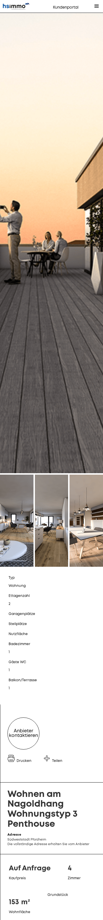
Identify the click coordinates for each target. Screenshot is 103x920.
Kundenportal (65, 7)
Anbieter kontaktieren (23, 733)
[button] (96, 6)
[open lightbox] (51, 243)
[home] (20, 6)
